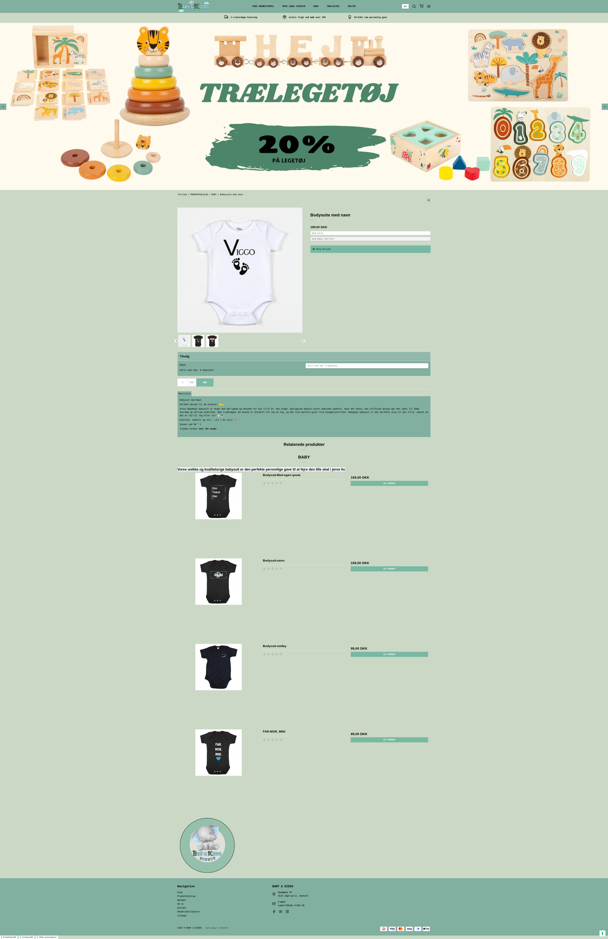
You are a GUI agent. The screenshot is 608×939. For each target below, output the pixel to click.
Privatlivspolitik (9, 937)
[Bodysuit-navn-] (218, 599)
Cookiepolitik (27, 937)
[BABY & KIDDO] (193, 6)
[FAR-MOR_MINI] (218, 770)
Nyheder (181, 900)
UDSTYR (351, 6)
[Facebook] (274, 912)
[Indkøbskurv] (421, 6)
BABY (316, 6)
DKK (405, 6)
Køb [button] (205, 382)
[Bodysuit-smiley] (218, 685)
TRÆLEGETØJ (333, 6)
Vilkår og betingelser (48, 937)
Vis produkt (389, 483)
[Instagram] (287, 912)
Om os (180, 904)
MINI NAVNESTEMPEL (263, 6)
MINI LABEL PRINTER (293, 6)
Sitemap (181, 915)
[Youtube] (280, 912)
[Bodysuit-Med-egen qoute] (218, 514)
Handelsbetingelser (188, 911)
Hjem (179, 892)
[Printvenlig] (429, 200)
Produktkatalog (186, 896)
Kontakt (181, 908)
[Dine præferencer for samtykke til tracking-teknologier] (602, 933)
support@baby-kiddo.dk (291, 905)
